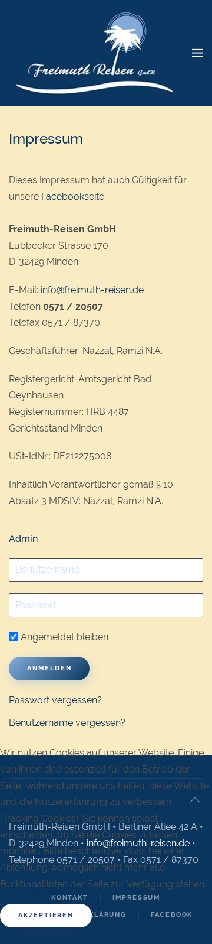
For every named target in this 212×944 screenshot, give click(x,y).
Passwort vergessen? (55, 700)
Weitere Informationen (106, 935)
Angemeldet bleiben (63, 637)
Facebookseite (72, 196)
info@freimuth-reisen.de (92, 290)
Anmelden (49, 668)
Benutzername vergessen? (67, 722)
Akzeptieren (46, 915)
